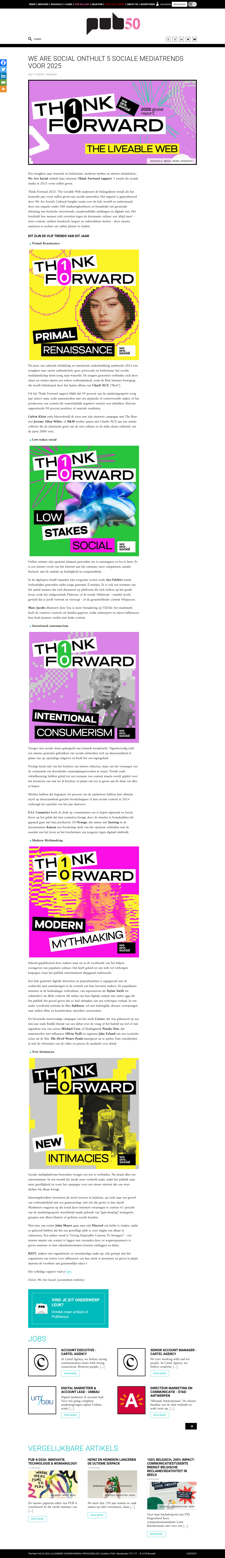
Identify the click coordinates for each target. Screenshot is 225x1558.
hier (68, 1272)
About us (132, 4)
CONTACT (192, 1553)
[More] (3, 89)
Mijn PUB (97, 4)
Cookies (105, 1553)
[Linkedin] (3, 76)
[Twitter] (188, 39)
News (32, 4)
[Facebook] (168, 39)
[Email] (3, 82)
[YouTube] (194, 39)
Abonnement (179, 4)
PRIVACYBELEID (90, 1553)
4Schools (57, 4)
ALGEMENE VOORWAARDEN (66, 1553)
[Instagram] (174, 39)
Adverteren (147, 4)
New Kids (43, 4)
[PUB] (113, 26)
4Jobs (68, 4)
